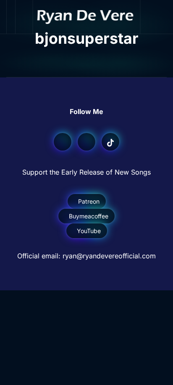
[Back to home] (87, 17)
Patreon (89, 201)
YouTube (89, 230)
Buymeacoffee (88, 216)
